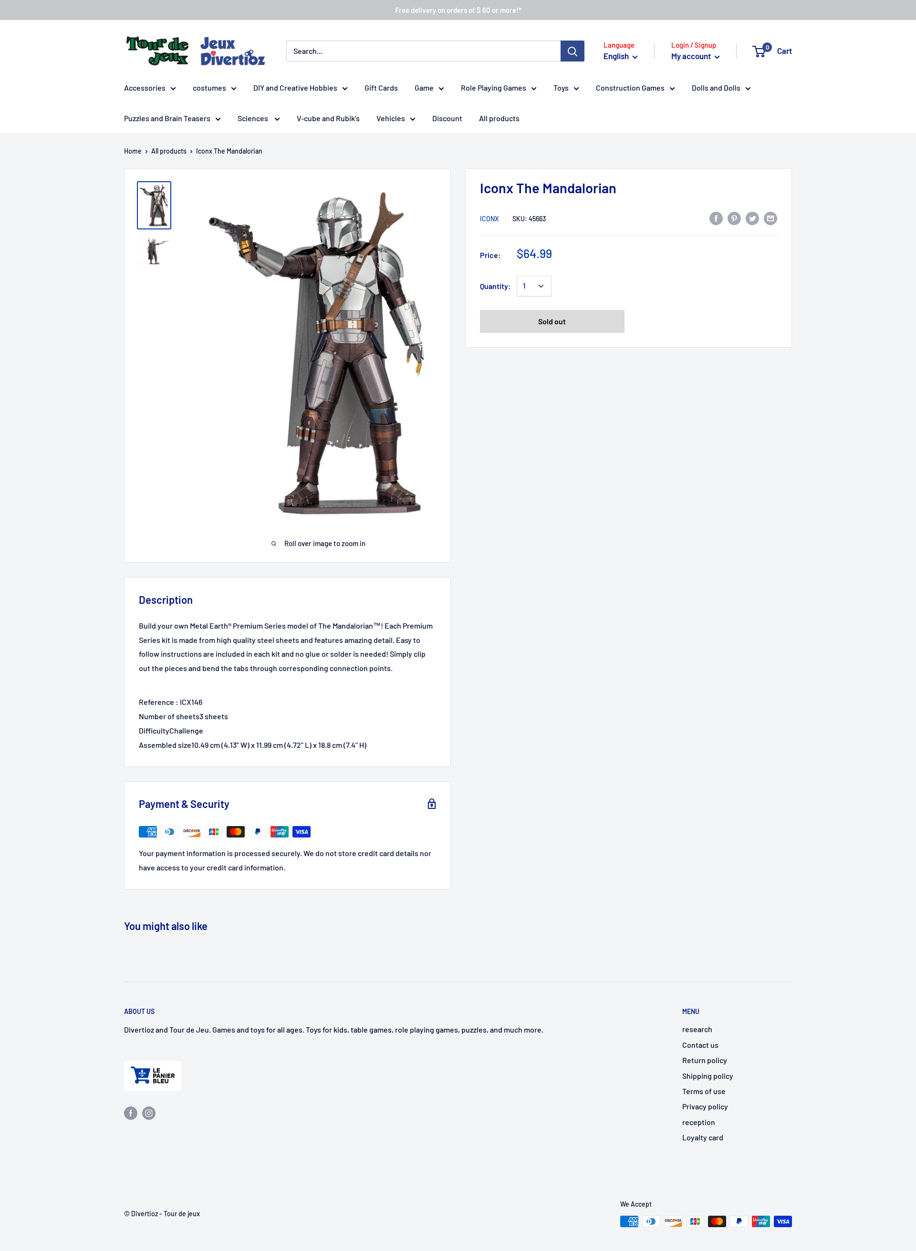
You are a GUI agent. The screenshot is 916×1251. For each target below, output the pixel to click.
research (697, 1029)
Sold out (552, 321)
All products (499, 118)
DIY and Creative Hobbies (295, 87)
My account (691, 56)
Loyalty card (702, 1137)
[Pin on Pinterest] (734, 217)
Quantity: (495, 285)
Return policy (704, 1060)
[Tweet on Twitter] (752, 217)
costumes (209, 87)
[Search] (572, 51)
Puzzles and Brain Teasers (167, 118)
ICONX (489, 219)
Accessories (145, 87)
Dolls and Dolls (716, 87)
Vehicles (390, 118)
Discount (447, 118)
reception (698, 1122)
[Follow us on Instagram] (149, 1112)
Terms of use (704, 1091)
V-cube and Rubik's (328, 118)
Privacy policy (705, 1106)
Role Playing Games (493, 87)
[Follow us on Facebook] (130, 1112)
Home (133, 151)
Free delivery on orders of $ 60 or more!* (458, 10)
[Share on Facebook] (716, 217)
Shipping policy (707, 1075)
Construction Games (630, 87)
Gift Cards (381, 87)
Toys (561, 87)
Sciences (254, 118)
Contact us (700, 1044)
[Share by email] (770, 217)
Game (424, 87)
